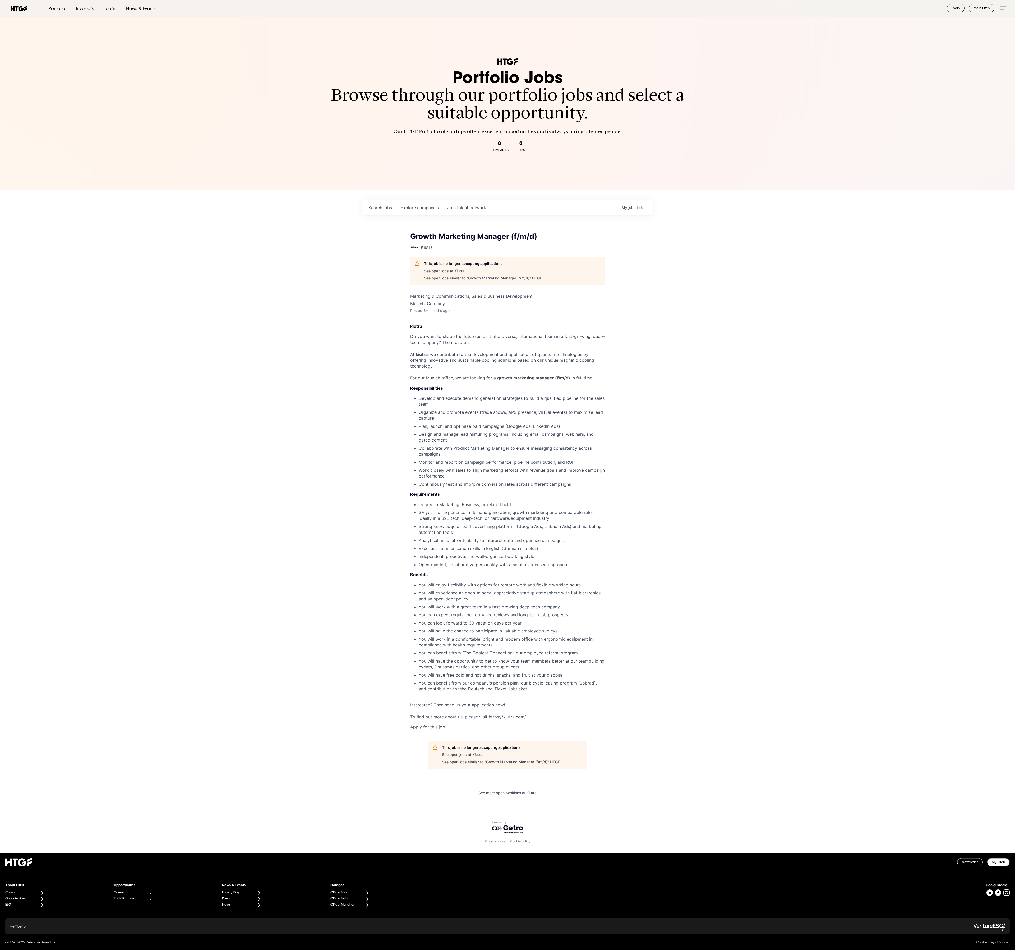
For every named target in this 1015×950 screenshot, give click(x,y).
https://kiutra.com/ (507, 716)
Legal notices (999, 942)
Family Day (231, 892)
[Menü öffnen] (1003, 8)
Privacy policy (495, 841)
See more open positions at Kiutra (507, 793)
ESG (8, 904)
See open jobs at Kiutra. (444, 271)
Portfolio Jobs (124, 898)
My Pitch (998, 862)
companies (419, 207)
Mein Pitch (982, 8)
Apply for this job (427, 726)
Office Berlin (339, 898)
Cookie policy (520, 841)
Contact (11, 892)
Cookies (982, 942)
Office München (342, 904)
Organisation (15, 898)
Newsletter (970, 862)
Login (956, 8)
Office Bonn (339, 892)
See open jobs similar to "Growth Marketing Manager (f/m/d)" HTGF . (484, 278)
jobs (380, 207)
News (226, 904)
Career (119, 892)
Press (226, 898)
